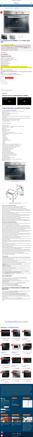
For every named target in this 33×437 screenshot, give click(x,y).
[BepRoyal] (16, 3)
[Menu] (1, 3)
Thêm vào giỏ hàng (9, 77)
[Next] (30, 21)
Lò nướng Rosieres (13, 327)
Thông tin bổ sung (8, 90)
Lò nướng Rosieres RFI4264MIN (25, 339)
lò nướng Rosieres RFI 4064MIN (11, 110)
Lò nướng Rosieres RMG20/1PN (14, 366)
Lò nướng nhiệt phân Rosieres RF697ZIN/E (6, 380)
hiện (5, 93)
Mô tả (2, 90)
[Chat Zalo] (2, 432)
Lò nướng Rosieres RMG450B (5, 338)
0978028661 (8, 401)
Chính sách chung (14, 403)
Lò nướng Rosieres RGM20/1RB (14, 352)
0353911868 (3, 401)
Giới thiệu (13, 400)
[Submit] (31, 5)
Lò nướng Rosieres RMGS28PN (25, 366)
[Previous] (2, 21)
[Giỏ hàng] (31, 3)
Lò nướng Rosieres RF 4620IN (27, 379)
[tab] (2, 90)
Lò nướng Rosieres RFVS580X (5, 365)
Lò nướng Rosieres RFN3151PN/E (4, 352)
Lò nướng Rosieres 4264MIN (16, 379)
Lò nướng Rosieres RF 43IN (15, 338)
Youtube (7, 121)
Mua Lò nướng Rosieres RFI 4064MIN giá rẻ (11, 321)
